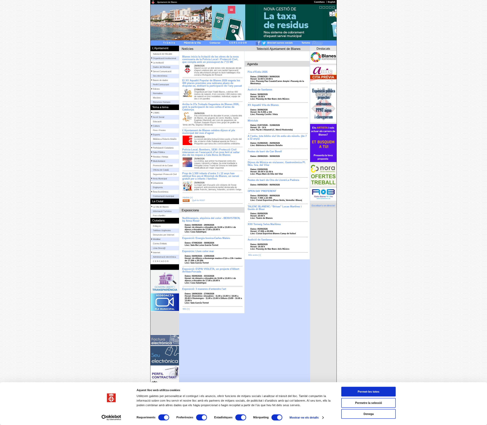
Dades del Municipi (161, 67)
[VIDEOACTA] (164, 302)
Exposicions (190, 210)
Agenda (252, 64)
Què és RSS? (198, 200)
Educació (157, 121)
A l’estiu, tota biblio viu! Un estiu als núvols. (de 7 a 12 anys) (277, 137)
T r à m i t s (169, 43)
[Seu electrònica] (164, 355)
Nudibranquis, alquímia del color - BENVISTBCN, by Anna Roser (211, 219)
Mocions (157, 98)
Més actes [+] (254, 255)
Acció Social (158, 117)
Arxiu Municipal (160, 178)
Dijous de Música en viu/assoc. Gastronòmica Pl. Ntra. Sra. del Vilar (277, 163)
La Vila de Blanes (161, 207)
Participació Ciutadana (163, 148)
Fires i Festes (159, 130)
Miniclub (253, 120)
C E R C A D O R (238, 43)
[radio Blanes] (323, 194)
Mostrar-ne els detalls (304, 417)
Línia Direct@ (159, 248)
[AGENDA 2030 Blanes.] (323, 57)
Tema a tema (160, 107)
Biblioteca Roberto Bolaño (165, 139)
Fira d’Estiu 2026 (257, 72)
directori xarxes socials (280, 43)
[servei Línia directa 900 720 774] (164, 323)
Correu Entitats (160, 243)
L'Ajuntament (160, 48)
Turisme (306, 43)
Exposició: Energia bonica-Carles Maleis (206, 238)
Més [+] (186, 309)
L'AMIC (156, 113)
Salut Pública (159, 152)
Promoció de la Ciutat (163, 165)
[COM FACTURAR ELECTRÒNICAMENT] (164, 340)
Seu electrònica (160, 76)
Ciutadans (158, 220)
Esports (156, 134)
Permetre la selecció (368, 402)
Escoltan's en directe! (323, 205)
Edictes (156, 89)
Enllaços (157, 226)
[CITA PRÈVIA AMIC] (323, 74)
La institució (158, 63)
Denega (369, 413)
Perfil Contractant (161, 84)
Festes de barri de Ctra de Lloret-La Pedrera (273, 180)
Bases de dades (160, 80)
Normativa (157, 93)
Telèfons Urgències (162, 230)
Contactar (215, 43)
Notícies (187, 48)
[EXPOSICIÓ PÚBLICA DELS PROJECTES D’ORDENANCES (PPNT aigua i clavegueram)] (323, 103)
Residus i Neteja (160, 157)
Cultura (156, 126)
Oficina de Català (161, 170)
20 (330, 7)
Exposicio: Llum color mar (198, 251)
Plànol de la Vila (192, 43)
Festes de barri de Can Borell (265, 151)
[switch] (201, 417)
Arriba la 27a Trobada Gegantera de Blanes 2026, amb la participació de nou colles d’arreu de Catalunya (210, 107)
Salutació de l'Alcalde (162, 54)
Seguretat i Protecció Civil (165, 174)
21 (333, 7)
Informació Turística (162, 211)
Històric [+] (188, 197)
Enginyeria (158, 187)
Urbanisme (158, 183)
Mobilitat (156, 239)
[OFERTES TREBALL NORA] (323, 175)
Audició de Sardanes (260, 89)
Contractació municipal (163, 196)
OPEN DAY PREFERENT (262, 191)
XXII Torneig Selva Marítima (264, 224)
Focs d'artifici (159, 215)
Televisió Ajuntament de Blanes (278, 48)
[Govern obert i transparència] (164, 281)
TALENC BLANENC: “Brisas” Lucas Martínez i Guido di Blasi (275, 208)
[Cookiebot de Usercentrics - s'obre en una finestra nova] (111, 417)
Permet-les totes (368, 391)
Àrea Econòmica (160, 192)
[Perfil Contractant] (164, 372)
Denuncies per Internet (163, 235)
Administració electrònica (164, 257)
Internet (156, 252)
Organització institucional (164, 58)
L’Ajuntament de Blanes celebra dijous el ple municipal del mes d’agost (208, 131)
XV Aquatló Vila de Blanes (263, 105)
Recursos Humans (161, 102)
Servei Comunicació (162, 71)
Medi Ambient (159, 161)
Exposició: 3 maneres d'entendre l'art (204, 289)
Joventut (157, 143)
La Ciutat (157, 201)
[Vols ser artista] (323, 143)
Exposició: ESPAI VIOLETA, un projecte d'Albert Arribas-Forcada (210, 270)
